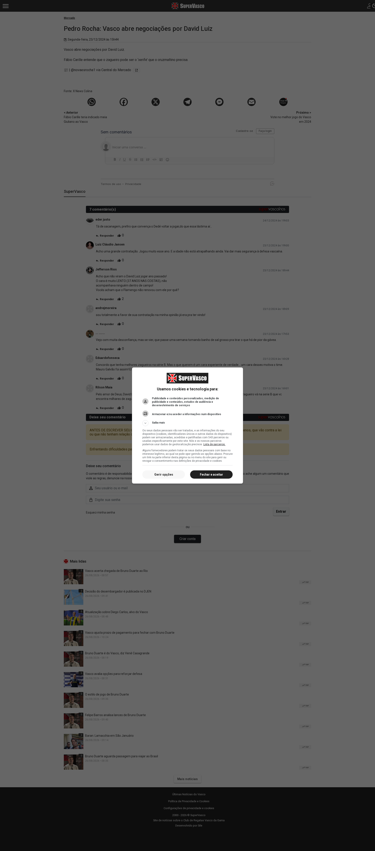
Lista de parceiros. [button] (214, 444)
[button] (187, 423)
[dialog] (187, 425)
